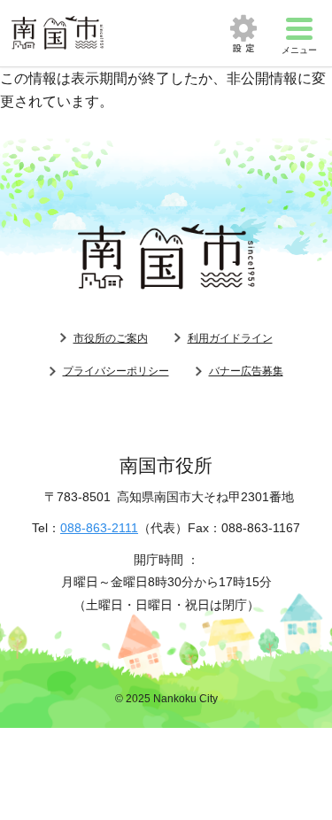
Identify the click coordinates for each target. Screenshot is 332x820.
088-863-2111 (99, 528)
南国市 (57, 33)
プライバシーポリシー (116, 371)
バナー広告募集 (246, 371)
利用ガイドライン (230, 338)
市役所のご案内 (110, 338)
